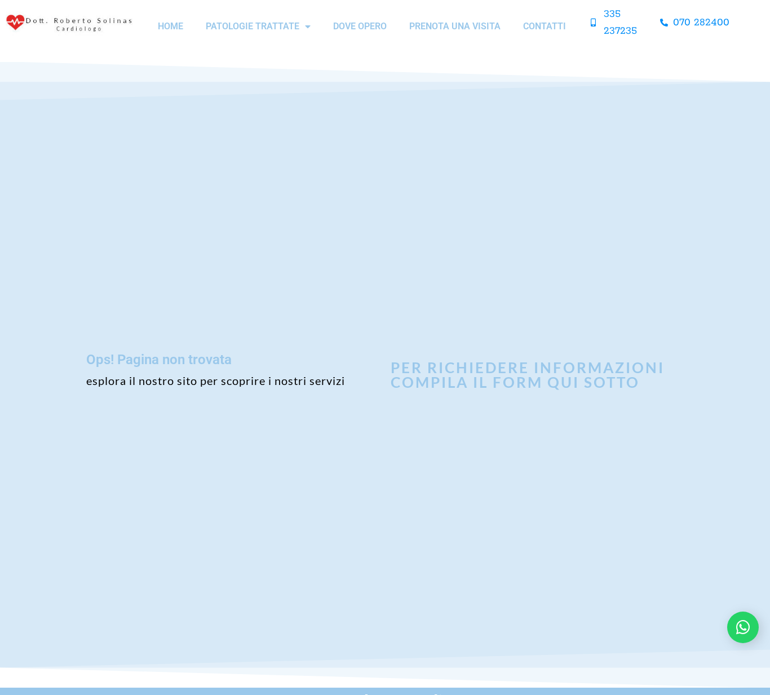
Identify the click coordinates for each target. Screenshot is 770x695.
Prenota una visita (455, 26)
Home (170, 26)
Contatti (544, 26)
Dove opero (360, 26)
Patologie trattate (252, 26)
